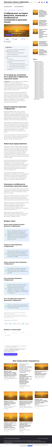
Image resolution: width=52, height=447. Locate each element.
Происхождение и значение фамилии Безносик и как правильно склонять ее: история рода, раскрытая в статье (43, 23)
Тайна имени (36, 98)
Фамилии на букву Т (39, 84)
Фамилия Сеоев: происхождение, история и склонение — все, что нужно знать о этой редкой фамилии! (41, 401)
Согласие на (14, 349)
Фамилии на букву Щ (39, 92)
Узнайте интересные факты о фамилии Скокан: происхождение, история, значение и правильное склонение (25, 425)
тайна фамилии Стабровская (17, 316)
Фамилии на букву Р (39, 82)
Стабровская (23, 315)
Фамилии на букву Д (39, 67)
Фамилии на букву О (39, 79)
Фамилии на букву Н (39, 78)
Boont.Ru (46, 438)
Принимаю (30, 445)
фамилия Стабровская (8, 317)
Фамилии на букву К (39, 74)
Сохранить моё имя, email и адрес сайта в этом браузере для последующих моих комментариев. (15, 346)
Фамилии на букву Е (39, 68)
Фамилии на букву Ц (39, 89)
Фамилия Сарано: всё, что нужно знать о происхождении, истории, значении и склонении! (41, 373)
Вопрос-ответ (10, 59)
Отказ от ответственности (9, 351)
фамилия (25, 316)
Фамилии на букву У (39, 85)
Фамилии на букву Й (39, 73)
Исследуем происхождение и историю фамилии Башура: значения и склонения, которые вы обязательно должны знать (43, 13)
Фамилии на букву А (39, 62)
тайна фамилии (7, 316)
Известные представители (12, 54)
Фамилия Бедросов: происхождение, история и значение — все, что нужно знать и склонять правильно (43, 43)
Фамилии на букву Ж (39, 69)
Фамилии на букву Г (39, 66)
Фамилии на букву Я (39, 97)
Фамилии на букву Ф (39, 86)
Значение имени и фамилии (16, 2)
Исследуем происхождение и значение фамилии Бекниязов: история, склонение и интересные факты (43, 52)
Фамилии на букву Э (39, 95)
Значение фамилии (18, 6)
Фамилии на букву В (39, 65)
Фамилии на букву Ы (39, 94)
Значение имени (8, 6)
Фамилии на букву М (39, 77)
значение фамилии (8, 312)
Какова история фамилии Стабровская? (17, 63)
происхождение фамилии (9, 313)
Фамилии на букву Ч (39, 90)
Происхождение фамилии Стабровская (15, 52)
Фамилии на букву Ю (39, 96)
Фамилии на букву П (39, 80)
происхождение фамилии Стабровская (12, 315)
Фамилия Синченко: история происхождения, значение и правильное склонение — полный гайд (26, 403)
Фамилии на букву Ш (39, 91)
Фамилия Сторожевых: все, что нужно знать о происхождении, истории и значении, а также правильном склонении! (10, 425)
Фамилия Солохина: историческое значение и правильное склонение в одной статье (10, 403)
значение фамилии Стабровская (19, 312)
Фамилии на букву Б (39, 63)
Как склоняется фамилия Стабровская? (17, 66)
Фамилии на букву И (39, 72)
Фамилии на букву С (8, 34)
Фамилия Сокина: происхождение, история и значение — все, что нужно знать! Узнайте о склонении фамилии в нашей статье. (10, 373)
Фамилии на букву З (39, 71)
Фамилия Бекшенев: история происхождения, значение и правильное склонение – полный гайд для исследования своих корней (43, 33)
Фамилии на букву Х (39, 88)
